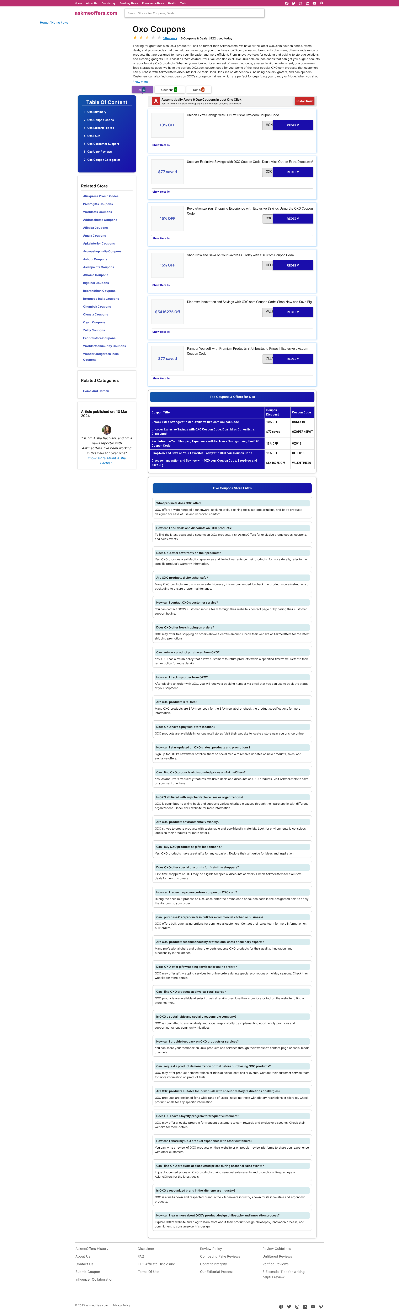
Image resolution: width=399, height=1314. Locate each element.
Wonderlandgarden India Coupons (101, 356)
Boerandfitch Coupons (99, 290)
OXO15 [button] (282, 218)
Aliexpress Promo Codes (100, 196)
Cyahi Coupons (94, 322)
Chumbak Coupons (97, 306)
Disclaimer (146, 1249)
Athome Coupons (95, 275)
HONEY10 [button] (282, 125)
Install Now (305, 101)
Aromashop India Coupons (102, 251)
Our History (109, 3)
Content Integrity (213, 1264)
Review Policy (211, 1249)
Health (172, 3)
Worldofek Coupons (97, 212)
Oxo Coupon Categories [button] (104, 159)
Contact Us (84, 1264)
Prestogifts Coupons (98, 204)
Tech (183, 3)
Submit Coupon (87, 1272)
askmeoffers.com (96, 13)
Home (78, 3)
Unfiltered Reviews (277, 1256)
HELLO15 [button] (282, 265)
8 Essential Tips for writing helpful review (283, 1274)
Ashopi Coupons (95, 259)
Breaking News (129, 3)
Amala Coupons (94, 235)
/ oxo (64, 22)
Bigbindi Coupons (96, 283)
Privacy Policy (121, 1305)
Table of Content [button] (106, 102)
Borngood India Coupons (101, 298)
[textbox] (194, 13)
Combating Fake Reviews (220, 1256)
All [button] (141, 90)
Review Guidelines (276, 1249)
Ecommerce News (153, 3)
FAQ (141, 1256)
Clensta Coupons (95, 314)
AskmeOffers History (91, 1249)
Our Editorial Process (216, 1272)
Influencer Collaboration (94, 1279)
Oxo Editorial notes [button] (100, 128)
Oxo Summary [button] (96, 112)
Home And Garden (96, 391)
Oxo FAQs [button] (93, 136)
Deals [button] (198, 90)
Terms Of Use (148, 1272)
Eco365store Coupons (99, 338)
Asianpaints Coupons (98, 267)
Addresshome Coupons (100, 219)
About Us (91, 3)
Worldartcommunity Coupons (104, 346)
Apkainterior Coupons (99, 243)
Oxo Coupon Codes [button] (100, 120)
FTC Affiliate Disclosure (156, 1264)
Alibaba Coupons (95, 227)
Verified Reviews (275, 1264)
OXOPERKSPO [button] (282, 172)
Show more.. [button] (141, 81)
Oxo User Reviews (99, 151)
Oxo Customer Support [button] (103, 143)
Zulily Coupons (94, 330)
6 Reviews (170, 38)
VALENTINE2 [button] (282, 312)
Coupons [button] (169, 90)
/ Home (54, 22)
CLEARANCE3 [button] (282, 358)
